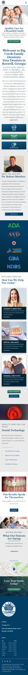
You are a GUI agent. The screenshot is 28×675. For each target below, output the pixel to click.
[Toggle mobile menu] (26, 3)
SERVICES (14, 130)
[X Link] (5, 661)
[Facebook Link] (2, 661)
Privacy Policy (9, 666)
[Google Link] (7, 661)
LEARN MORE (14, 510)
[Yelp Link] (10, 661)
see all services (14, 396)
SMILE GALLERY (14, 138)
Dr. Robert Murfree (17, 83)
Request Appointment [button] (14, 41)
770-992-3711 (6, 625)
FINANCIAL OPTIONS (14, 147)
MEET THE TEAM (14, 214)
